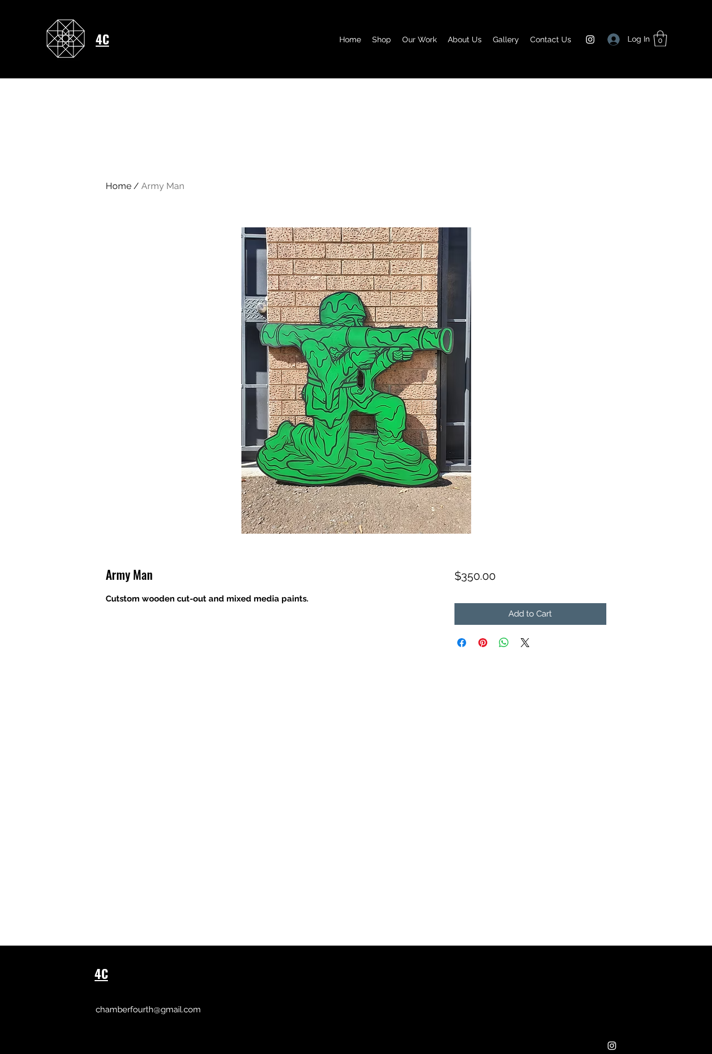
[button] (506, 39)
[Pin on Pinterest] (483, 642)
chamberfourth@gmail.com (148, 1010)
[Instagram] (590, 39)
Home (118, 186)
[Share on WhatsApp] (504, 642)
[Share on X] (525, 642)
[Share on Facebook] (461, 642)
